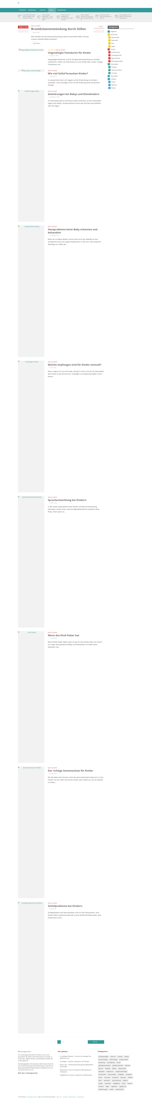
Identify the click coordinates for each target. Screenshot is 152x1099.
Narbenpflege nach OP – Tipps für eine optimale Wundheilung (125, 16)
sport (100, 1080)
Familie (51, 10)
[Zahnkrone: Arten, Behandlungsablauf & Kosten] (97, 16)
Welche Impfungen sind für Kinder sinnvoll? (74, 364)
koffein (114, 1068)
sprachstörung (116, 1080)
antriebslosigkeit (103, 1056)
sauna (100, 1077)
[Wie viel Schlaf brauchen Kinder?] (31, 70)
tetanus (130, 1083)
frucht (118, 1062)
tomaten (101, 1086)
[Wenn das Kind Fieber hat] (31, 697)
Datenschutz (72, 1097)
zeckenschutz (120, 1089)
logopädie (101, 1071)
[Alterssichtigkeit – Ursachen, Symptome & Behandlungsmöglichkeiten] (78, 17)
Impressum (80, 1097)
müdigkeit (121, 1074)
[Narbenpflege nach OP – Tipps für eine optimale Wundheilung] (116, 16)
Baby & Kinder (35, 26)
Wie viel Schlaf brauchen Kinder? (68, 73)
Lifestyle (42, 10)
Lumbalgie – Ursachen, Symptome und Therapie (74, 1061)
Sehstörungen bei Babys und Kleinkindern (73, 94)
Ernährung (32, 10)
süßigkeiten (116, 1083)
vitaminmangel (103, 1089)
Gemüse (127, 1065)
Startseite (22, 10)
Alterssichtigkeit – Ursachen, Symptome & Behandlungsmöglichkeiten (87, 17)
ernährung (102, 1062)
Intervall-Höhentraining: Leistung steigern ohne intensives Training (29, 16)
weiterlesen (36, 43)
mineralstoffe (112, 1074)
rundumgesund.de (26, 1055)
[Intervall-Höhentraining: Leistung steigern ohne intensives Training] (20, 16)
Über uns (59, 1097)
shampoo (123, 1077)
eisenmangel (113, 1059)
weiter (95, 1042)
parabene (129, 1074)
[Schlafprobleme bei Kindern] (31, 967)
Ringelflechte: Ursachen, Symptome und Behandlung (76, 1075)
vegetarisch (122, 1086)
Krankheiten (61, 10)
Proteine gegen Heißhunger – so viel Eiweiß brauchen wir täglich (47, 17)
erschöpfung (111, 1062)
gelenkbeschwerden (104, 1065)
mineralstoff (102, 1074)
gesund (101, 1068)
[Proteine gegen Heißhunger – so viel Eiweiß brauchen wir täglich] (39, 17)
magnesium (110, 1071)
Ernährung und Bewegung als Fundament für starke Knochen (67, 17)
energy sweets (123, 1059)
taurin (124, 1083)
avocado (120, 1056)
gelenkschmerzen (118, 1065)
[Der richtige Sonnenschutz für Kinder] (31, 832)
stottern (125, 1080)
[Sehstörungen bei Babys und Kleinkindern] (31, 156)
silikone (130, 1077)
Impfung (107, 1068)
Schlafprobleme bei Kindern (65, 905)
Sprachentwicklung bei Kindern (67, 500)
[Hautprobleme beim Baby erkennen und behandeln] (31, 291)
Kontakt (65, 1097)
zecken (112, 1089)
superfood (108, 1083)
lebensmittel (122, 1068)
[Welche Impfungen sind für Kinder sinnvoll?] (31, 426)
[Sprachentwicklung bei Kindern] (31, 561)
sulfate (101, 1083)
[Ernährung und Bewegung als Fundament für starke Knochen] (58, 17)
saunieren (107, 1077)
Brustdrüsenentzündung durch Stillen (58, 29)
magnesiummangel (121, 1071)
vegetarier (114, 1086)
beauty (127, 1056)
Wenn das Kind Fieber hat (63, 635)
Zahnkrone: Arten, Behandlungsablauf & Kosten (105, 16)
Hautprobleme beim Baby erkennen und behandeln (72, 231)
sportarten (107, 1080)
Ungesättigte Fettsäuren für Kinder (69, 52)
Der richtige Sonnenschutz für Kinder (70, 770)
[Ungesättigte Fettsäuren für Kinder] (31, 50)
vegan (107, 1086)
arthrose (112, 1056)
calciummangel (103, 1059)
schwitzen (115, 1077)
